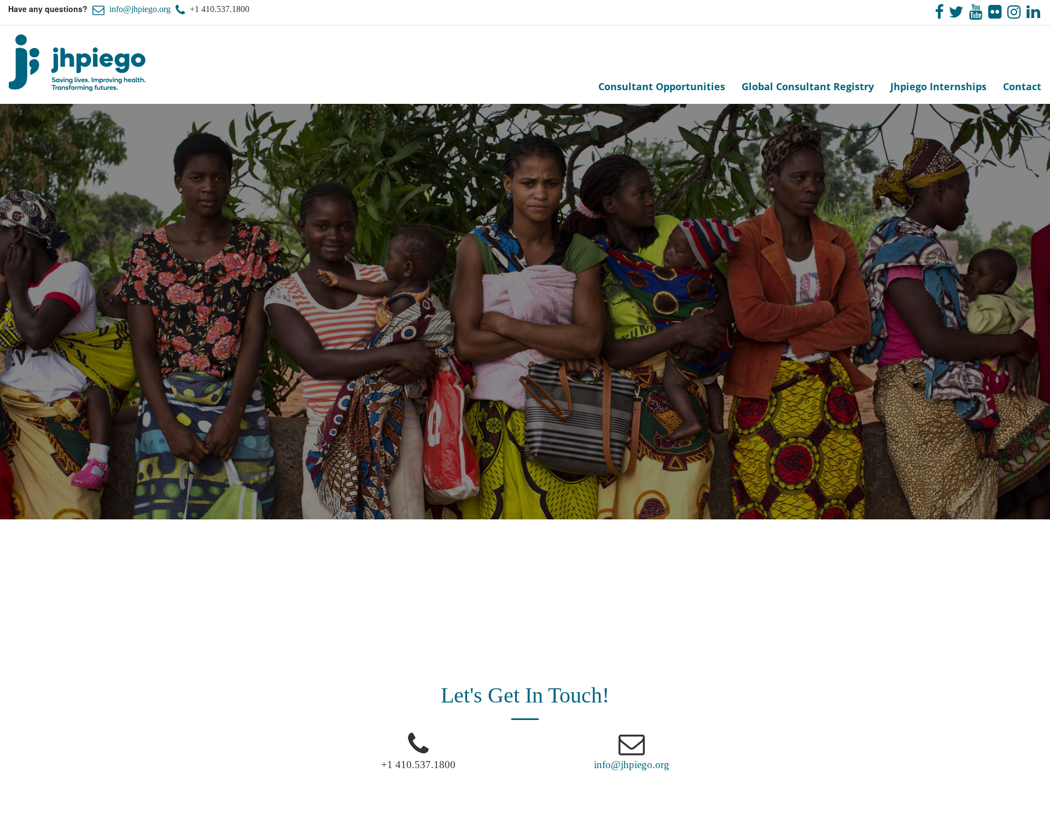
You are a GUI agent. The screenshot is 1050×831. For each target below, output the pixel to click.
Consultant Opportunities (661, 86)
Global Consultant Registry (808, 86)
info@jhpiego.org (140, 9)
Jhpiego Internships (938, 86)
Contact (1022, 86)
